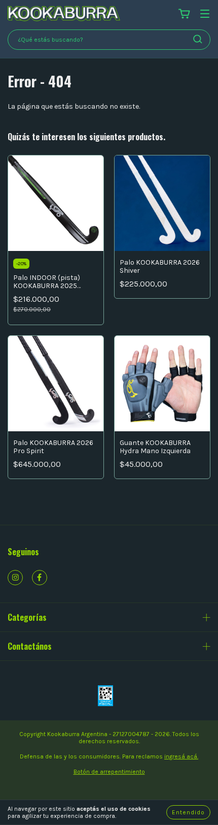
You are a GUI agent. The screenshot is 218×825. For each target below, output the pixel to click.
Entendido (188, 812)
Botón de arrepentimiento (109, 771)
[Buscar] (197, 39)
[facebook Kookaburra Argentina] (39, 577)
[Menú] (205, 14)
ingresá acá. (181, 756)
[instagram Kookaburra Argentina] (15, 577)
